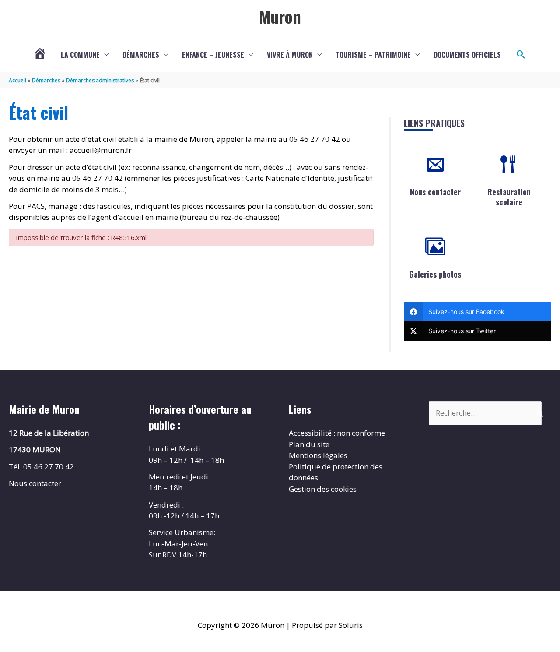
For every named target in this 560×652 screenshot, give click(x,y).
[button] (521, 54)
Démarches (140, 54)
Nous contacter (435, 191)
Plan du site (309, 444)
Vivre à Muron (290, 54)
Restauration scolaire (509, 197)
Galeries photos (435, 274)
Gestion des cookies (323, 489)
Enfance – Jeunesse (213, 54)
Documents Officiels (467, 54)
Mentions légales (318, 455)
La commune (80, 54)
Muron (280, 16)
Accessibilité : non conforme (337, 433)
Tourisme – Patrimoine (373, 54)
